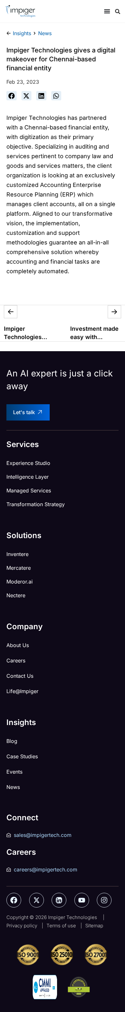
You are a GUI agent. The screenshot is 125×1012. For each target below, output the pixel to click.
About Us (17, 645)
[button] (11, 95)
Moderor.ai (19, 581)
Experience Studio (28, 463)
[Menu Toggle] (107, 11)
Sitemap (94, 926)
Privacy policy (21, 926)
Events (14, 772)
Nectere (15, 595)
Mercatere (18, 568)
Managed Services (28, 490)
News (13, 787)
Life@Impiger (22, 691)
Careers (15, 660)
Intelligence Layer (27, 477)
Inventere (17, 554)
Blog (11, 741)
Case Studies (22, 756)
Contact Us (19, 676)
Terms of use (61, 926)
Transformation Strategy (35, 504)
